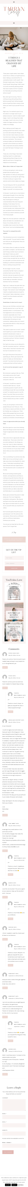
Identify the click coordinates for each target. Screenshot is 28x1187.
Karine (11, 1049)
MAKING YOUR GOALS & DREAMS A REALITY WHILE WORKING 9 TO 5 (14, 632)
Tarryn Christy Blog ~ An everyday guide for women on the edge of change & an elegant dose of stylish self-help (14, 11)
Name (4, 1113)
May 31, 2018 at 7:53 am (20, 948)
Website (4, 1130)
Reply (5, 667)
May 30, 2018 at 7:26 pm (14, 929)
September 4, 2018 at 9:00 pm (16, 998)
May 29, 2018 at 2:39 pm (15, 825)
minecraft (12, 973)
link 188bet (12, 823)
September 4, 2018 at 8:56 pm (16, 975)
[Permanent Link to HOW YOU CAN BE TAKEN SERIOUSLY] (14, 621)
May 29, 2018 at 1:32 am (14, 678)
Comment (5, 1097)
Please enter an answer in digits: (13, 1138)
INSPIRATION (8, 53)
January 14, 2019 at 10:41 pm (15, 1051)
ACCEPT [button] (8, 1184)
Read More (20, 1185)
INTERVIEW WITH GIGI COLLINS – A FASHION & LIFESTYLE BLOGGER (14, 592)
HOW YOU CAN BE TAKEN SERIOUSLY (14, 615)
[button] (14, 2)
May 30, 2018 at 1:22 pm (14, 885)
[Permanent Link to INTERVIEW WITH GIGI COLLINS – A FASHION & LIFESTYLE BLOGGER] (14, 601)
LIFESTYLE (15, 53)
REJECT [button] (14, 1184)
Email (4, 1121)
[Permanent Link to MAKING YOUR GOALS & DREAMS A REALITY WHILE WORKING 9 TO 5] (14, 641)
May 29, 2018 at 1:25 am (14, 655)
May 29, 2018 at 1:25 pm (14, 722)
